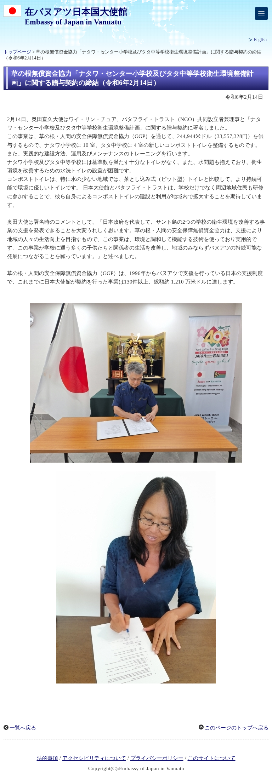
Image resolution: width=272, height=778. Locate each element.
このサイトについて (212, 758)
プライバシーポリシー (156, 758)
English (260, 39)
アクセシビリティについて (94, 758)
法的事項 (47, 758)
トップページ (17, 52)
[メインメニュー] (261, 13)
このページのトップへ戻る (236, 728)
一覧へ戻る (23, 728)
